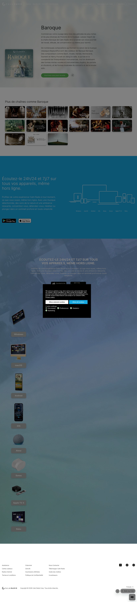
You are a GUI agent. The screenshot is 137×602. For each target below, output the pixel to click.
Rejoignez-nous (87, 4)
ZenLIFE (45, 4)
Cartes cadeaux (7, 568)
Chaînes (28, 4)
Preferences (64, 308)
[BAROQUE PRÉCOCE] (79, 112)
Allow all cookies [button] (78, 302)
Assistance (5, 565)
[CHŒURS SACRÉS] (15, 139)
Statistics (76, 308)
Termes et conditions (9, 575)
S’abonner (28, 565)
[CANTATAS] (36, 112)
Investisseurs (53, 575)
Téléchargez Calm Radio (105, 4)
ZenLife (27, 568)
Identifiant (121, 4)
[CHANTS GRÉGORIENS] (15, 112)
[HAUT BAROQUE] (101, 112)
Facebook (120, 565)
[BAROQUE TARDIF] (122, 112)
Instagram (133, 565)
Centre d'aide (54, 4)
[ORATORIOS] (58, 126)
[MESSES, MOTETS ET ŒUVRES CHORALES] (15, 126)
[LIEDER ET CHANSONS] (36, 126)
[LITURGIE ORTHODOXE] (58, 139)
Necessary (52, 308)
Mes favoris (36, 4)
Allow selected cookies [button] (57, 302)
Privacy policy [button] (50, 297)
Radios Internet (7, 572)
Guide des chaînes (55, 572)
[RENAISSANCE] (122, 126)
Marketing (51, 310)
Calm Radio (12, 4)
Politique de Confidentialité (34, 575)
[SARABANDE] (101, 126)
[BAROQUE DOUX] (36, 139)
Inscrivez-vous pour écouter (54, 75)
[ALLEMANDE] (79, 126)
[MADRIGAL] (58, 112)
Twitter (127, 565)
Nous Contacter (54, 565)
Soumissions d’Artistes (32, 572)
